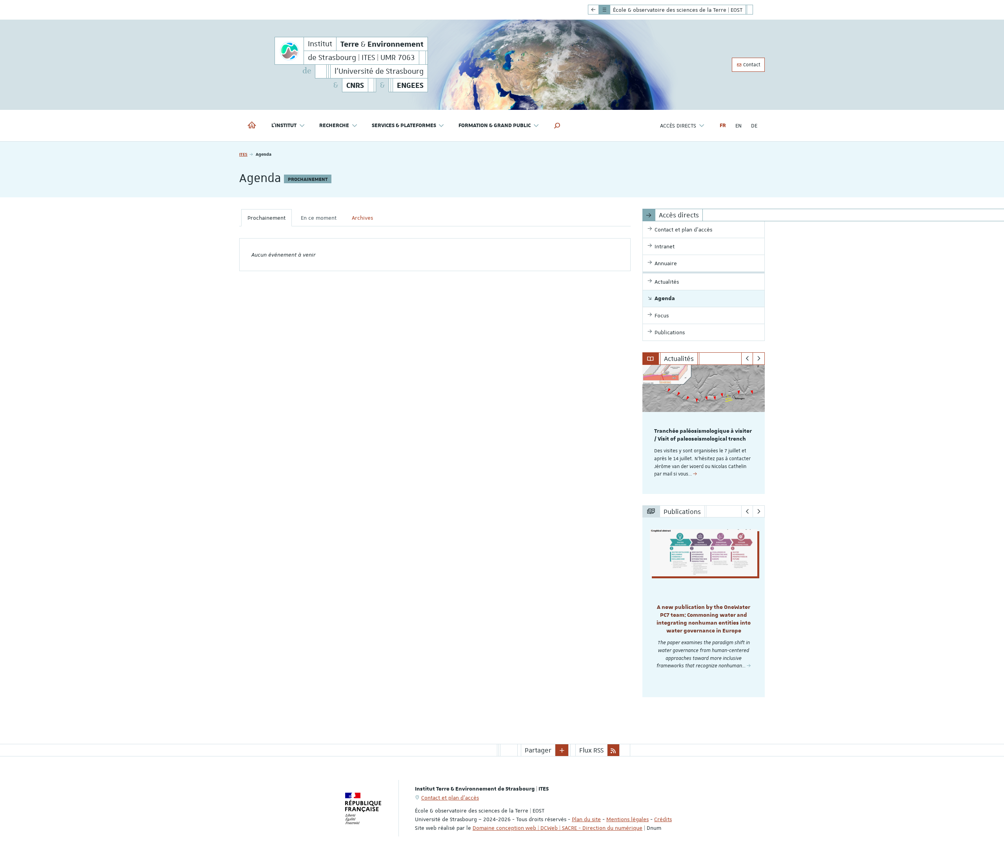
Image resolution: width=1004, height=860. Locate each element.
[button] (557, 125)
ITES (243, 154)
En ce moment (318, 217)
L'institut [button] (283, 125)
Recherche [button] (334, 125)
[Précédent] (747, 358)
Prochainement (266, 217)
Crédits (663, 819)
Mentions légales (627, 819)
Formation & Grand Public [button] (494, 125)
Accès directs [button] (678, 125)
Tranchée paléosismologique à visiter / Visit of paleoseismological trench (703, 435)
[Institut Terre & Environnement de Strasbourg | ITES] (289, 51)
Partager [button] (538, 750)
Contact (751, 65)
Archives (362, 217)
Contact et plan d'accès (450, 797)
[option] (703, 429)
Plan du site (586, 819)
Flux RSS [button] (591, 750)
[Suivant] (759, 358)
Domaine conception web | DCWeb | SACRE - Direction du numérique (557, 827)
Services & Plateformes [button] (404, 125)
